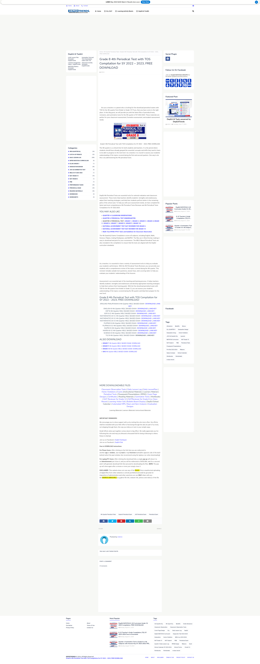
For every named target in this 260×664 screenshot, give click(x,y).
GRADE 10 (136, 223)
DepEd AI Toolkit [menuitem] (143, 11)
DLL (169, 630)
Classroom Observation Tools (114, 389)
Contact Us (90, 627)
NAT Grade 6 (82, 179)
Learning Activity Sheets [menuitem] (125, 11)
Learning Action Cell (117, 401)
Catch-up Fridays (82, 154)
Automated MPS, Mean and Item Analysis (129, 404)
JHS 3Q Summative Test (82, 169)
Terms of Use (91, 625)
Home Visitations (109, 392)
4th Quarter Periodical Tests (111, 52)
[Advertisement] (127, 32)
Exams (120, 392)
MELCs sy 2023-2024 (82, 172)
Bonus (184, 326)
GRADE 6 (107, 223)
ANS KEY (153, 308)
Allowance (169, 326)
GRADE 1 (128, 221)
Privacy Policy (70, 627)
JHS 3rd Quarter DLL (172, 336)
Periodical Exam (82, 188)
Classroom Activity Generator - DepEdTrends (87, 64)
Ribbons (182, 349)
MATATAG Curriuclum (173, 339)
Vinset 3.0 (187, 647)
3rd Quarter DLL (82, 151)
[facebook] (193, 6)
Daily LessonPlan (150, 389)
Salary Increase (171, 353)
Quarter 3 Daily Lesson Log (161, 644)
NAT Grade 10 (82, 176)
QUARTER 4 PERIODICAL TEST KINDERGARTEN (119, 218)
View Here (145, 2)
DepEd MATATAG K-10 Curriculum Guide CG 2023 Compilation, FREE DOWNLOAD (183, 208)
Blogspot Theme (77, 660)
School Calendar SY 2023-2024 (163, 647)
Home (70, 5)
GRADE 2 (135, 221)
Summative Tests (142, 396)
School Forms (178, 647)
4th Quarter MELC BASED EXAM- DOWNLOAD (121, 343)
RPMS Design (175, 644)
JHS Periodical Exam (140, 514)
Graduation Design (82, 166)
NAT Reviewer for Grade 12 (115, 399)
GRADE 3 (143, 221)
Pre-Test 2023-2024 (172, 349)
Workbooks (82, 194)
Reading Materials (82, 191)
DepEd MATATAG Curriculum (82, 160)
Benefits (177, 326)
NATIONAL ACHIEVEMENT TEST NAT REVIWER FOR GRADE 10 (124, 229)
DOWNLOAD (150, 304)
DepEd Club (119, 442)
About (77, 5)
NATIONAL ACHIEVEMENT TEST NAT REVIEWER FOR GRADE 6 (124, 226)
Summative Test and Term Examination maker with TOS (88, 59)
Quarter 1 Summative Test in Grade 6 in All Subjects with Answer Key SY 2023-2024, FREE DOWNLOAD (183, 226)
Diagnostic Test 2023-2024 (180, 634)
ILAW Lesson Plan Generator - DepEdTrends (73, 59)
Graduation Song (171, 333)
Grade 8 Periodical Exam (125, 514)
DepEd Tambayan (121, 440)
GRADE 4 (150, 221)
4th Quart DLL (169, 624)
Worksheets (82, 197)
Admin (103, 72)
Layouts (183, 336)
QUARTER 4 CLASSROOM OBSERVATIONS (117, 215)
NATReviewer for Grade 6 (139, 399)
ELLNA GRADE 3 (82, 163)
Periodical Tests (110, 394)
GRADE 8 (122, 223)
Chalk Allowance (187, 624)
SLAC (190, 644)
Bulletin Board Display (136, 401)
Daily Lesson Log (82, 157)
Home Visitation (183, 333)
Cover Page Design (159, 630)
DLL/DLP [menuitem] (109, 11)
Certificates (113, 396)
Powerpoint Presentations (174, 346)
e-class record (170, 359)
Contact (85, 5)
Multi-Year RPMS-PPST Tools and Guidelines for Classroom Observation (127, 232)
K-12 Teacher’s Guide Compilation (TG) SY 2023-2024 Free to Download (183, 217)
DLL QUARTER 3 (171, 329)
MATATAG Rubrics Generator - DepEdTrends (73, 68)
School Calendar (182, 353)
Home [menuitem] (99, 11)
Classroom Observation (160, 627)
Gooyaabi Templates (97, 660)
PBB (82, 182)
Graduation (157, 637)
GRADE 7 (114, 223)
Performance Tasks (82, 185)
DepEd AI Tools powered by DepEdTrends (179, 120)
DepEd (186, 630)
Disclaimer (69, 625)
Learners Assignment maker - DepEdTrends (74, 63)
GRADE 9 (129, 223)
